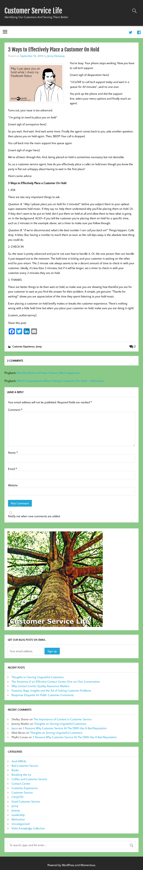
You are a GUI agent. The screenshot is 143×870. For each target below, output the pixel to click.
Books (15, 770)
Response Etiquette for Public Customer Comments (43, 695)
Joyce (15, 728)
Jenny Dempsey (56, 56)
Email (12, 468)
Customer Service (22, 792)
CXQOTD (17, 797)
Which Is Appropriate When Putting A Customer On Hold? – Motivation (60, 381)
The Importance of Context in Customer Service (63, 719)
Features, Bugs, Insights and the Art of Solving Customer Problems (51, 690)
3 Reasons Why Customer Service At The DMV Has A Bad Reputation (65, 728)
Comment (15, 409)
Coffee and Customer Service (29, 779)
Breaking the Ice (21, 774)
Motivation (18, 819)
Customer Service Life (33, 11)
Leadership (18, 815)
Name (13, 452)
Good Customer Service (26, 801)
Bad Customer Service (25, 765)
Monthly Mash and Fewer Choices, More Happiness (48, 373)
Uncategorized (20, 824)
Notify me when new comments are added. (34, 516)
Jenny (39, 346)
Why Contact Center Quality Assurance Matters (40, 686)
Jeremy (16, 810)
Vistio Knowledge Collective (28, 828)
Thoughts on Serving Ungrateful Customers (38, 677)
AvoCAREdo (19, 761)
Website (13, 485)
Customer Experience (23, 346)
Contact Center (21, 783)
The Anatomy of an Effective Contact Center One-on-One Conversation (56, 681)
